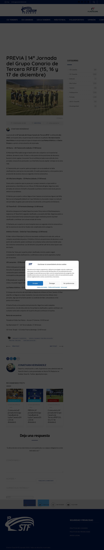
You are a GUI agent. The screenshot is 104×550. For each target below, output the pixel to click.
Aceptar (35, 283)
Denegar (52, 283)
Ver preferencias (68, 283)
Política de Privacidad (54, 287)
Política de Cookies (42, 287)
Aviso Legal (64, 287)
